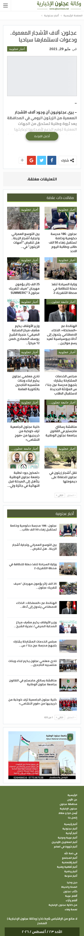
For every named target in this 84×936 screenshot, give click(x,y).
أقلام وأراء (71, 900)
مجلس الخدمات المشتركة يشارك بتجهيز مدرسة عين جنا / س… (35, 643)
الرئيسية (72, 795)
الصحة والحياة (69, 887)
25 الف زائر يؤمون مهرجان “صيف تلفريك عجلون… (35, 585)
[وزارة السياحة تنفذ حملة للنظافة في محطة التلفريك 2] (60, 268)
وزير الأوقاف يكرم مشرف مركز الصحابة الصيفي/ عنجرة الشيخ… (35, 624)
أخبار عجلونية (17, 49)
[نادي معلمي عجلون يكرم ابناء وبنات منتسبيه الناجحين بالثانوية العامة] (23, 360)
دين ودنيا (72, 882)
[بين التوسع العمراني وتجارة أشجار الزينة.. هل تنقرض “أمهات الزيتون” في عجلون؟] (23, 218)
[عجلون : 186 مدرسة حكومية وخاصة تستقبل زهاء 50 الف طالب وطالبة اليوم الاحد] (60, 218)
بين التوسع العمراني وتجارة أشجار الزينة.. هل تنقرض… (34, 546)
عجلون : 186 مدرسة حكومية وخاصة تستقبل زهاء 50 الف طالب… (33, 527)
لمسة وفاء (71, 909)
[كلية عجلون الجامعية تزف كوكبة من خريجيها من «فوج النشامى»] (23, 411)
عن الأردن (72, 800)
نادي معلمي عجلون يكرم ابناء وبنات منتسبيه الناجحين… (32, 662)
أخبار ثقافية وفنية (67, 867)
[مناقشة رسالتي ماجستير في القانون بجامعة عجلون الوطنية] (60, 411)
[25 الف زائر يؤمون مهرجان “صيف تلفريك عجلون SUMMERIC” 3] (23, 268)
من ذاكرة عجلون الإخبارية (63, 905)
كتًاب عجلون (70, 891)
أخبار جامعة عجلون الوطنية (60, 301)
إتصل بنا (72, 818)
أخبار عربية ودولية (67, 838)
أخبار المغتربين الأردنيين (64, 842)
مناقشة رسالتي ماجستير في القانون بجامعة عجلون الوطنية (33, 682)
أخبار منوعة (70, 876)
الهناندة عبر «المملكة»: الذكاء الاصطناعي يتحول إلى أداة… (36, 604)
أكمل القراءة (42, 136)
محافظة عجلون (68, 804)
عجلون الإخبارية (68, 809)
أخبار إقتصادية (69, 862)
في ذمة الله (70, 853)
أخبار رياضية (70, 871)
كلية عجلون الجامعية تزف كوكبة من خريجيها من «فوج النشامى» (32, 701)
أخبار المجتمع (69, 858)
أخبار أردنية (71, 833)
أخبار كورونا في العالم (65, 847)
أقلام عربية (71, 896)
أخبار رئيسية (70, 824)
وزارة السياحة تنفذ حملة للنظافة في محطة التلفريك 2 (33, 566)
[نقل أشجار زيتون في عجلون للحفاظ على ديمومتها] (60, 457)
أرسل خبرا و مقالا (68, 813)
